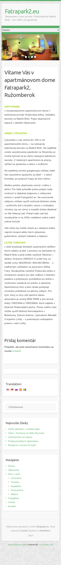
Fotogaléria (13, 498)
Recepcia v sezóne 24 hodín (22, 445)
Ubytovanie (13, 470)
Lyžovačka (16, 478)
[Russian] (16, 390)
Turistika (15, 482)
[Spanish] (21, 390)
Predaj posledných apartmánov (23, 441)
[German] (12, 390)
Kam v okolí (14, 474)
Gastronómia (17, 490)
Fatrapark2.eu (22, 11)
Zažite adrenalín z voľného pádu (24, 429)
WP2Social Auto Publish (17, 545)
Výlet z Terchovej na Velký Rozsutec (26, 433)
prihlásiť (16, 351)
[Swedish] (25, 390)
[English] (8, 390)
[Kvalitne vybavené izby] (30, 36)
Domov (11, 466)
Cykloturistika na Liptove (20, 437)
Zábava (14, 494)
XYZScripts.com (46, 545)
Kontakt (12, 506)
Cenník (11, 502)
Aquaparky (16, 486)
